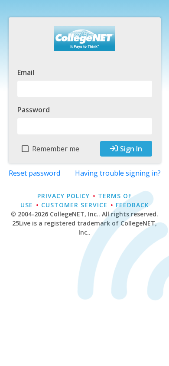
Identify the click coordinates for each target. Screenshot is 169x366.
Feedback (132, 205)
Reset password (34, 173)
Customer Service (74, 205)
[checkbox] (50, 149)
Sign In (131, 149)
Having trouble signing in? (118, 173)
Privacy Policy (63, 196)
